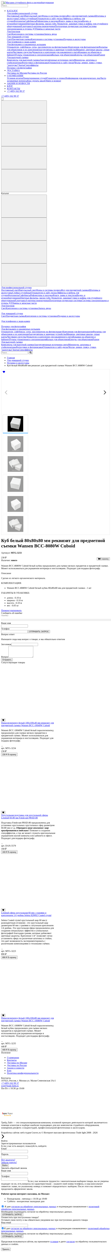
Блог (9, 1070)
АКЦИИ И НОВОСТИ (18, 83)
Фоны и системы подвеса (54, 16)
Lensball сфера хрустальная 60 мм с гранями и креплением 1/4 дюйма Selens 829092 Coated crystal (26, 914)
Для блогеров (13, 31)
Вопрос (5, 657)
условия (54, 1241)
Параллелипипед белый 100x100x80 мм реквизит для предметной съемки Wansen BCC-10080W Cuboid (27, 1019)
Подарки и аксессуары (74, 39)
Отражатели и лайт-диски (49, 18)
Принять (6, 1249)
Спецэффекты (31, 65)
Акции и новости (15, 1068)
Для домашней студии (18, 36)
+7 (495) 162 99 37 (16, 91)
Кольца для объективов (63, 55)
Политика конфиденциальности (23, 1073)
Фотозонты (19, 21)
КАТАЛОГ (12, 11)
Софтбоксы (30, 21)
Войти (5, 1165)
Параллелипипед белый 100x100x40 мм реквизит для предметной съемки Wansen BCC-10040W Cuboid (27, 724)
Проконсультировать (11, 610)
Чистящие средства (22, 52)
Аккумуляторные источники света (57, 60)
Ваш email (6, 1222)
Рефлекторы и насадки (47, 21)
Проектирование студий (35, 78)
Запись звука (50, 34)
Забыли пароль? (9, 1162)
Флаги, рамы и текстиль (70, 21)
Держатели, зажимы (67, 23)
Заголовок (6, 644)
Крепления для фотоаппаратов (83, 47)
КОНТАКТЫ (13, 88)
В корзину (104, 559)
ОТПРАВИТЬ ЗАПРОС (39, 632)
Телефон (5, 629)
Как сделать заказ (36, 81)
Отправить (7, 660)
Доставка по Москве (17, 73)
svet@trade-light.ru (10, 1086)
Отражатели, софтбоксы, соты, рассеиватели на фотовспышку (37, 47)
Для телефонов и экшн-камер (21, 42)
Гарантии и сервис (56, 78)
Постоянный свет (15, 16)
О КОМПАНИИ (15, 75)
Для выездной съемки (17, 57)
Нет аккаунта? (8, 1160)
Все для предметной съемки (81, 16)
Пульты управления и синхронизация (33, 55)
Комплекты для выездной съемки (23, 60)
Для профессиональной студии (22, 13)
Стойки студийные (27, 18)
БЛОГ (10, 86)
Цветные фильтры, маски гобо (41, 23)
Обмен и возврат (53, 81)
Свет (9, 34)
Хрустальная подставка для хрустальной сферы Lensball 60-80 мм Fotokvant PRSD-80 (24, 816)
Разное (101, 55)
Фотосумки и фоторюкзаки (35, 62)
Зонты (21, 65)
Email (4, 1148)
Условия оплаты (15, 78)
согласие (70, 1241)
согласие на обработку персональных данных (33, 1206)
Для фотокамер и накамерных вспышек (26, 44)
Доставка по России (37, 73)
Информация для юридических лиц (82, 78)
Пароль (4, 1154)
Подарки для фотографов (19, 68)
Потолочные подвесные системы (71, 26)
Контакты (12, 1060)
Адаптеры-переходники (43, 26)
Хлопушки (26, 26)
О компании (13, 1057)
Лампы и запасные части (48, 29)
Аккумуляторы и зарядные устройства (57, 49)
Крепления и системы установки (28, 34)
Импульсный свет (33, 16)
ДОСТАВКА (13, 70)
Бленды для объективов (86, 55)
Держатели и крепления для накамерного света (55, 52)
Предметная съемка (21, 39)
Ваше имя (6, 623)
